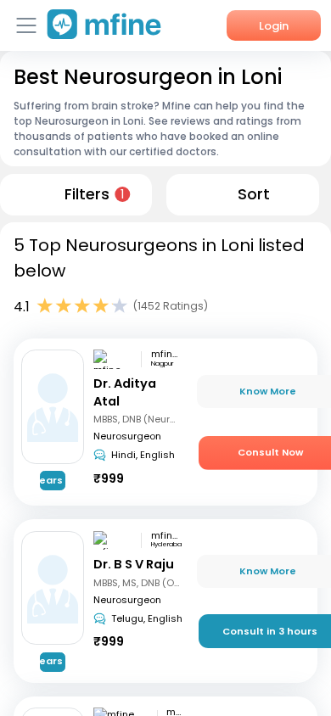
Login (274, 26)
